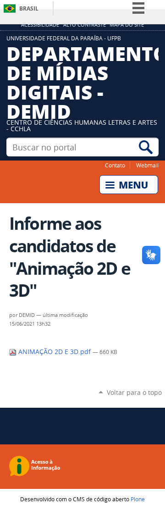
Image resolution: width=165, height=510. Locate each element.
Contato (115, 165)
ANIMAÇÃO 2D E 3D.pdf (54, 352)
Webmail (147, 165)
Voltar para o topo (134, 392)
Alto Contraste (84, 25)
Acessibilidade (40, 25)
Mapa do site (127, 25)
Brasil (28, 8)
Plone (138, 499)
